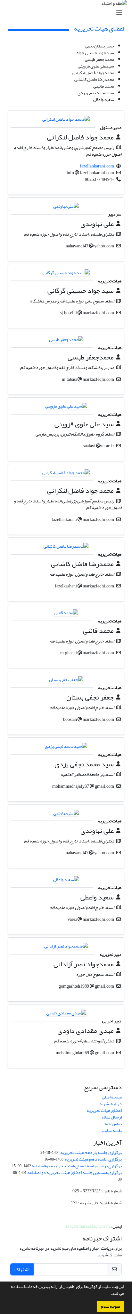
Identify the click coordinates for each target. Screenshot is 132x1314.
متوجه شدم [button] (110, 1306)
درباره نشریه (110, 1103)
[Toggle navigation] (68, 12)
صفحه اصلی (112, 1097)
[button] (109, 1294)
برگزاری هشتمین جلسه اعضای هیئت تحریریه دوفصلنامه (74, 1172)
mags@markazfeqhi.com (88, 1226)
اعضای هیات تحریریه (104, 1110)
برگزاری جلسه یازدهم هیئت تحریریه (91, 1152)
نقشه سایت (112, 1130)
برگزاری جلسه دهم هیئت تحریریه (93, 1159)
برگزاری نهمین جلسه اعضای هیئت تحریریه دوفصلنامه (77, 1165)
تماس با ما (113, 1123)
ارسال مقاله (112, 1117)
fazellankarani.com (97, 166)
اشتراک (21, 1269)
